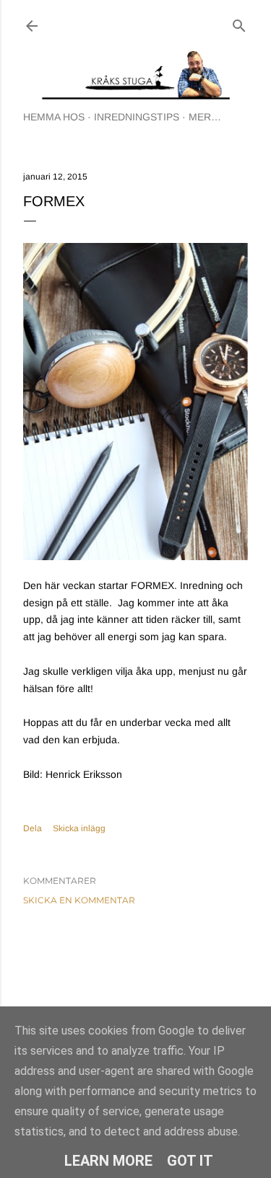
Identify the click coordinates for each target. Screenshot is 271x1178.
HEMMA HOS (54, 117)
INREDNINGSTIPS (136, 117)
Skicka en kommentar (79, 900)
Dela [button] (32, 828)
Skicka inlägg (79, 828)
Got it (190, 1160)
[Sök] (239, 23)
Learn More (108, 1160)
